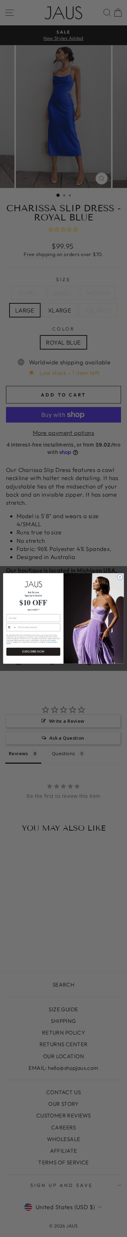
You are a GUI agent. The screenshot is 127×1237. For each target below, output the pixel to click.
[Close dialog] (119, 577)
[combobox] (11, 627)
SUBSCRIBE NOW (33, 652)
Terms (8, 644)
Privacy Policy (51, 642)
